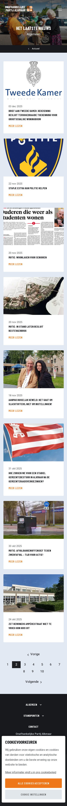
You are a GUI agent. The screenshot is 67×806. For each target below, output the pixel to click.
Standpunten (31, 715)
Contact (33, 726)
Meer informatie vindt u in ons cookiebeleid (30, 772)
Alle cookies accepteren (33, 783)
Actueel (36, 48)
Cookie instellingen (33, 794)
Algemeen (31, 704)
